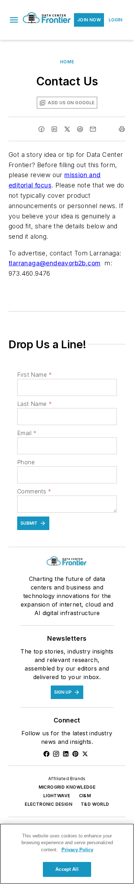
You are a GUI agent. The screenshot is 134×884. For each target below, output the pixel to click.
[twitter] (67, 129)
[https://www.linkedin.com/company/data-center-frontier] (65, 753)
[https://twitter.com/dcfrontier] (85, 753)
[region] (67, 854)
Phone (26, 462)
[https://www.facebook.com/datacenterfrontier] (46, 753)
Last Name (34, 403)
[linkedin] (54, 129)
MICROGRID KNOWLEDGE (67, 787)
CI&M (85, 795)
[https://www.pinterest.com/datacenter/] (75, 753)
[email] (92, 129)
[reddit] (80, 129)
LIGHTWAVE (56, 795)
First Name (34, 374)
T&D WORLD (95, 804)
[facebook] (41, 129)
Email (26, 432)
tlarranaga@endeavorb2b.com (54, 263)
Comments (34, 491)
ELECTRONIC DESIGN (48, 804)
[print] (121, 129)
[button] (14, 20)
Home (67, 61)
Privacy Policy (77, 849)
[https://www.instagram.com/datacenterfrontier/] (56, 753)
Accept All (66, 869)
